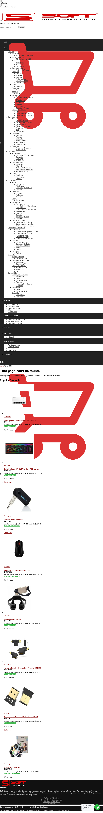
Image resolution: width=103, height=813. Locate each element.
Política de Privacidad (51, 798)
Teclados (7, 465)
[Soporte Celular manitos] (53, 598)
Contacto (51, 803)
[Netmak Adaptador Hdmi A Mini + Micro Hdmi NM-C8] (53, 646)
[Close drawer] (1, 5)
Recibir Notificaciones (12, 526)
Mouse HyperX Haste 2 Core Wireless (17, 570)
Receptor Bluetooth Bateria (13, 519)
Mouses (7, 567)
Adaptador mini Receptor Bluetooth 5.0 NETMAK (21, 717)
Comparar (10, 430)
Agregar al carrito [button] (10, 426)
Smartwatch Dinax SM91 (12, 767)
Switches (7, 417)
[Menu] (1, 20)
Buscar (22, 27)
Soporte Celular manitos (12, 619)
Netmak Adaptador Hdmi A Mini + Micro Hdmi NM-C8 (22, 668)
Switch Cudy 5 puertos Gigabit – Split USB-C (20, 420)
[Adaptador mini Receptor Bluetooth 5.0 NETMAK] (53, 695)
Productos (7, 516)
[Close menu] (1, 1)
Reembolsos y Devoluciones (51, 800)
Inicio (2, 366)
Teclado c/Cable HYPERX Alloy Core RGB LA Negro (22, 469)
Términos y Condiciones (51, 802)
